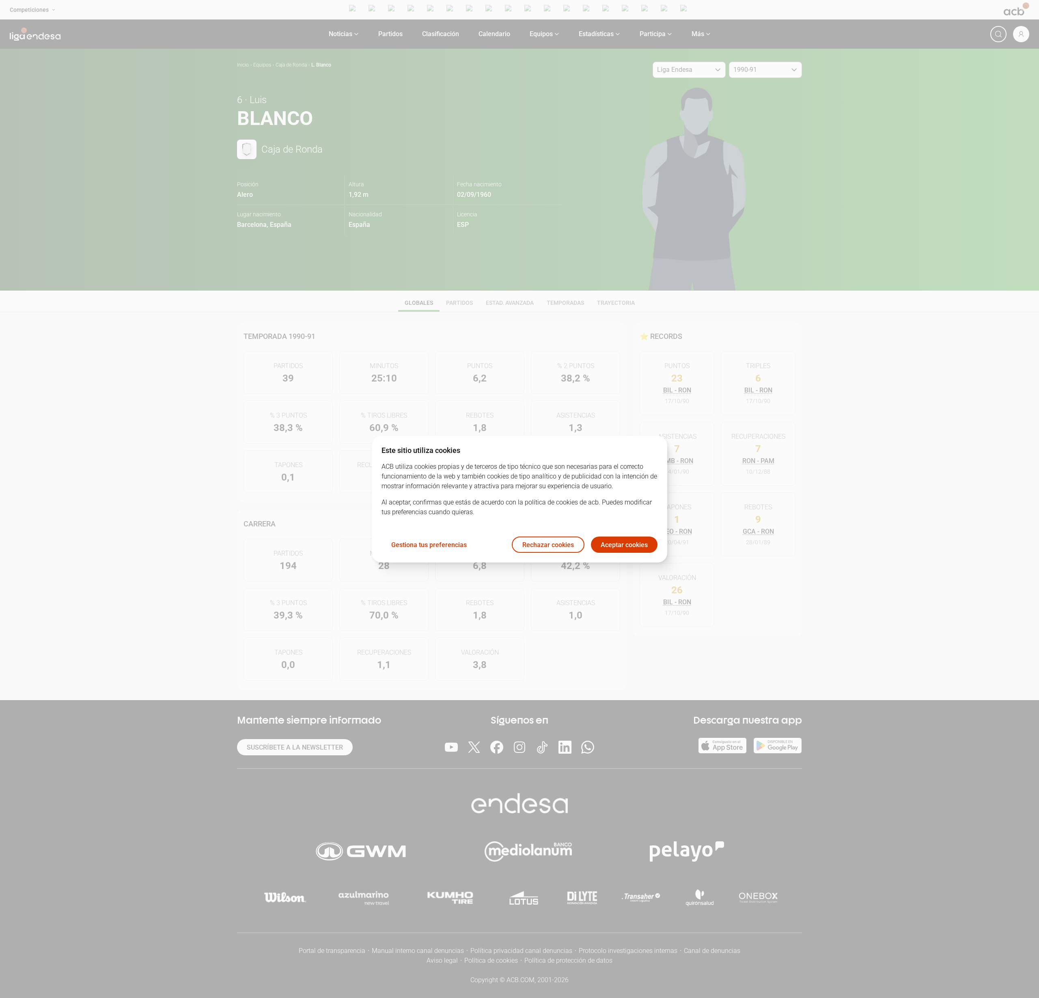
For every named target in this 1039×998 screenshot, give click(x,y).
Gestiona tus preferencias (429, 544)
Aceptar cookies (624, 544)
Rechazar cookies (548, 544)
